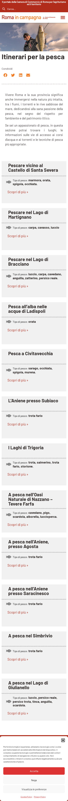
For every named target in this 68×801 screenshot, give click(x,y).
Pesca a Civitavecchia (30, 366)
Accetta (34, 771)
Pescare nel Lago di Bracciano (28, 268)
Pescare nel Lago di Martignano (28, 218)
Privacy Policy (40, 797)
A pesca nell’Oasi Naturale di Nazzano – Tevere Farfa (30, 522)
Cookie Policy (26, 797)
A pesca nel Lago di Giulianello (28, 721)
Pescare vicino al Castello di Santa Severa (33, 167)
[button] (63, 740)
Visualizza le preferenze (34, 789)
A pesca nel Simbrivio (30, 668)
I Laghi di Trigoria (26, 467)
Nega (34, 780)
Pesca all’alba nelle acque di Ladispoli (27, 318)
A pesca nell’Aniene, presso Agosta (28, 570)
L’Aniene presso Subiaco (33, 417)
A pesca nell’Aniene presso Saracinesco (28, 621)
